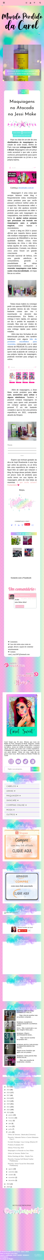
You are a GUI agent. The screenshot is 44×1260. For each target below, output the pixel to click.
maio (10, 1126)
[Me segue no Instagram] (11, 764)
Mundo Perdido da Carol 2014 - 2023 (13, 1251)
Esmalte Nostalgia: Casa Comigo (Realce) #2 (22, 1142)
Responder (20, 606)
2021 (8, 1107)
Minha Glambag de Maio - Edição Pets (20, 1156)
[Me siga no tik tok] (25, 764)
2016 (8, 1092)
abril (10, 1123)
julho (10, 1132)
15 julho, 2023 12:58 (28, 598)
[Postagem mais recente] (16, 667)
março (10, 1120)
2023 (8, 1112)
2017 (8, 1095)
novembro (11, 1177)
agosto (10, 1169)
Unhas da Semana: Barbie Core (18, 1153)
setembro (11, 1172)
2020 (8, 1104)
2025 (8, 1187)
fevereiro (11, 1118)
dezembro (11, 1180)
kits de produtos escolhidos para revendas (22, 341)
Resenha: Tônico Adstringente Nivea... (25, 1034)
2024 (8, 1184)
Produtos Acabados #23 (15, 1145)
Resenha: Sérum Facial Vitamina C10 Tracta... (25, 1011)
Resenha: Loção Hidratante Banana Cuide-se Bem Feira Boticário (22, 73)
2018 (8, 1098)
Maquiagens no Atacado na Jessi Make (21, 1150)
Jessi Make (17, 132)
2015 (8, 1090)
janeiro (10, 1115)
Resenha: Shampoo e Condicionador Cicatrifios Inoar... (27, 1023)
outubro (11, 1175)
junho (10, 1129)
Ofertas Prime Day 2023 (16, 1148)
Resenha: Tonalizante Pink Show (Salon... (27, 1056)
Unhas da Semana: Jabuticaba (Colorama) (22, 1134)
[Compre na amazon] (22, 901)
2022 (8, 1109)
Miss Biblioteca (22, 595)
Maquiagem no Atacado (22, 135)
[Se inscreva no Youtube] (18, 764)
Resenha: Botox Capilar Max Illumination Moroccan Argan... (27, 1046)
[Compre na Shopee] (22, 859)
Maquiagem (27, 132)
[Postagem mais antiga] (28, 677)
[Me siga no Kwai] (32, 764)
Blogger (11, 1259)
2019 (8, 1101)
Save (28, 524)
